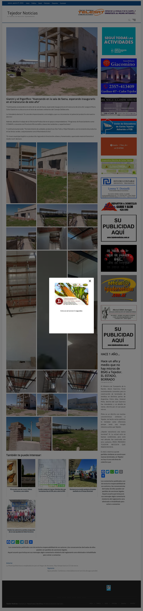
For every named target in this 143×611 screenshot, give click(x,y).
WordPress (39, 604)
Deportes (55, 3)
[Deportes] (79, 597)
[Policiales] (74, 597)
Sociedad (63, 3)
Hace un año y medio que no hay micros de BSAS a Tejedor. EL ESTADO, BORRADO (111, 370)
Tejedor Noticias (22, 13)
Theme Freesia (31, 604)
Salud (40, 3)
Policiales (47, 3)
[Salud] (69, 597)
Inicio (27, 3)
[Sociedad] (84, 597)
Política (34, 3)
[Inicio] (59, 597)
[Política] (64, 597)
